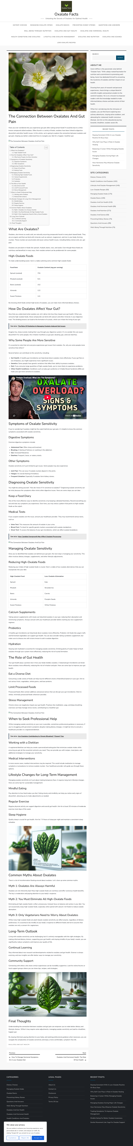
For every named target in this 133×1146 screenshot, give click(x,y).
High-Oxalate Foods (20, 153)
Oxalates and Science (112, 37)
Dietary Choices (20, 25)
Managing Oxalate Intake (41, 25)
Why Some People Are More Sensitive (25, 157)
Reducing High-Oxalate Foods (23, 175)
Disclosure (52, 1093)
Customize (12, 1138)
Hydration (17, 181)
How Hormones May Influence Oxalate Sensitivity (105, 164)
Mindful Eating (18, 201)
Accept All (38, 1138)
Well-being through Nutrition (37, 31)
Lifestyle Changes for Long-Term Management (26, 199)
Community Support (21, 221)
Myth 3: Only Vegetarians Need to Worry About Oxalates (30, 214)
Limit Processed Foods (21, 188)
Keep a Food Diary (19, 168)
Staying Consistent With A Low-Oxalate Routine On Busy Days (106, 136)
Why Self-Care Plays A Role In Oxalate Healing (106, 143)
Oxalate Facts (66, 14)
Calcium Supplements (20, 177)
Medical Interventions (20, 197)
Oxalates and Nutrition (88, 37)
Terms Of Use (53, 1102)
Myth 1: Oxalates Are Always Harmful (25, 210)
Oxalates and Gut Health (66, 31)
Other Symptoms (19, 164)
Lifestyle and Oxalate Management (59, 37)
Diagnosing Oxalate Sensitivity (21, 166)
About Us (51, 1085)
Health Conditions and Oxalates (25, 37)
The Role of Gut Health (18, 184)
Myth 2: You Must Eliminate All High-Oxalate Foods (29, 212)
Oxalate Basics (62, 25)
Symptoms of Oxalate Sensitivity (21, 159)
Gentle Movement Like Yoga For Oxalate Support (107, 1122)
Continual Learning (20, 219)
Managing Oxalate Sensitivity (20, 173)
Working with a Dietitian (21, 194)
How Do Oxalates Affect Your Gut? (22, 155)
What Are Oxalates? (17, 150)
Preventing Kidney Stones (84, 25)
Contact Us (52, 1089)
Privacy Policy (53, 1097)
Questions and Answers (109, 25)
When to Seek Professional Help (21, 192)
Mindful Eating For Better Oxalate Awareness (106, 1118)
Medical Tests (18, 170)
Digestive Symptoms (20, 162)
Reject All (25, 1138)
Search (95, 54)
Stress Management (20, 190)
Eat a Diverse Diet (19, 186)
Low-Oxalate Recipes (66, 43)
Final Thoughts (16, 223)
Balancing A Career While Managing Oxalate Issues (108, 150)
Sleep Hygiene (18, 205)
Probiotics (17, 179)
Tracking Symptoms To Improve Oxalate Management (104, 1112)
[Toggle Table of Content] (45, 147)
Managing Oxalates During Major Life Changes (105, 157)
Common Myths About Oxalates (21, 208)
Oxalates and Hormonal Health (94, 31)
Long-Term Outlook (18, 216)
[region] (25, 1132)
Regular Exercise (19, 203)
